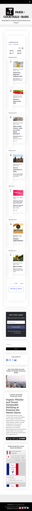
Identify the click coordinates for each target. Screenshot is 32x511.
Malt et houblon (17, 266)
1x (15, 457)
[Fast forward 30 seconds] (20, 458)
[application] (16, 438)
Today (16, 283)
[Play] (8, 438)
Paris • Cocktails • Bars (18, 504)
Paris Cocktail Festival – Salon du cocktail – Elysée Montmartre (18, 130)
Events (10, 44)
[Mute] (20, 438)
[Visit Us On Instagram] (20, 508)
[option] (16, 472)
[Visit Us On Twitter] (27, 508)
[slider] (23, 438)
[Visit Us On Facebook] (22, 508)
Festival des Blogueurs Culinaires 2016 (17, 74)
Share (23, 460)
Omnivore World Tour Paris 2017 (18, 202)
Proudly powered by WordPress (13, 507)
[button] (29, 2)
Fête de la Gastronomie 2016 (17, 101)
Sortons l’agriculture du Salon (17, 169)
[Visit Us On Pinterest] (25, 508)
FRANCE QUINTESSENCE (18, 240)
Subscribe (17, 460)
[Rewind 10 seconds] (13, 458)
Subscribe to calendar (16, 288)
